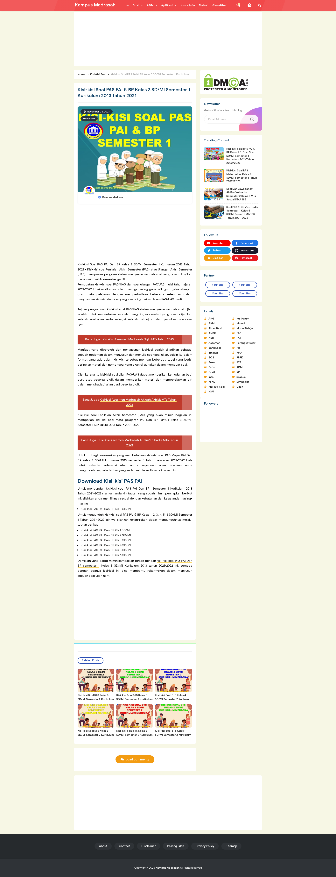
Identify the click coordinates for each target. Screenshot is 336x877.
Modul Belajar (245, 328)
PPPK (239, 357)
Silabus (241, 377)
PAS (238, 333)
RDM (239, 367)
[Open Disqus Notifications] (238, 5)
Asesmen (214, 343)
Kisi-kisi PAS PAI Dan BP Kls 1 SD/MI (105, 530)
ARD (211, 338)
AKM (211, 323)
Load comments (137, 759)
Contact (124, 846)
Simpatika (242, 382)
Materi (240, 323)
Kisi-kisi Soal (89, 118)
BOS (211, 357)
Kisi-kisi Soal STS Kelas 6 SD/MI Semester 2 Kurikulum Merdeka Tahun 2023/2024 (96, 699)
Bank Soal (214, 347)
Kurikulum (242, 318)
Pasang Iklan (175, 846)
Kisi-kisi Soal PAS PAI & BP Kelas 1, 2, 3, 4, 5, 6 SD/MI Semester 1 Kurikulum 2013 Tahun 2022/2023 (240, 156)
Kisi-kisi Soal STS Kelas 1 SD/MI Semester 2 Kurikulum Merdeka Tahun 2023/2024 (173, 735)
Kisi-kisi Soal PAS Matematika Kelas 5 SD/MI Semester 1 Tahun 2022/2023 (241, 176)
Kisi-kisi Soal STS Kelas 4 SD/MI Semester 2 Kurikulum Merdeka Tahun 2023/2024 (173, 699)
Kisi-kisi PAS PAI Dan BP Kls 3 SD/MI (106, 509)
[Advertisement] (168, 39)
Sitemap (231, 846)
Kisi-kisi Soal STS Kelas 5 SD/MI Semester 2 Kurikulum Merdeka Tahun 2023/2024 (134, 699)
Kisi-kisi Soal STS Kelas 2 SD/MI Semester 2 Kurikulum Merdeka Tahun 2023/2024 (134, 735)
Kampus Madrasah (167, 867)
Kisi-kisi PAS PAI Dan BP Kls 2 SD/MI (106, 535)
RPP (238, 372)
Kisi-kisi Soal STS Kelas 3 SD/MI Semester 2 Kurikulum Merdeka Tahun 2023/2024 (96, 735)
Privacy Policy (205, 846)
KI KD (211, 382)
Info (211, 377)
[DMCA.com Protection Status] (226, 82)
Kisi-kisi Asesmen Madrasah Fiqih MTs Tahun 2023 (138, 339)
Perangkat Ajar (246, 343)
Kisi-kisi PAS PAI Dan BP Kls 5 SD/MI (106, 550)
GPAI (211, 372)
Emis (211, 367)
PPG (239, 352)
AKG (211, 318)
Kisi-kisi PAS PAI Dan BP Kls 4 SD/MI (106, 545)
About (103, 846)
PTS (238, 362)
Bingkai (213, 352)
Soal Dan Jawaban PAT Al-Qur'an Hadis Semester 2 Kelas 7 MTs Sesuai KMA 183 (241, 194)
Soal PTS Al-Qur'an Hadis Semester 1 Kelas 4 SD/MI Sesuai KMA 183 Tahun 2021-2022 (242, 212)
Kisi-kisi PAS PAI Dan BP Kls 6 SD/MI (106, 555)
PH (238, 347)
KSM (211, 391)
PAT (238, 338)
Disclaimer (148, 846)
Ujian (239, 386)
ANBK (212, 333)
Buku (211, 362)
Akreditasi (215, 328)
